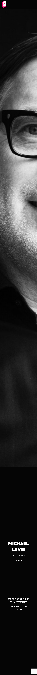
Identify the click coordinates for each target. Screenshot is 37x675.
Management (18, 609)
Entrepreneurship (14, 606)
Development (22, 602)
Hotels (25, 606)
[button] (31, 2)
